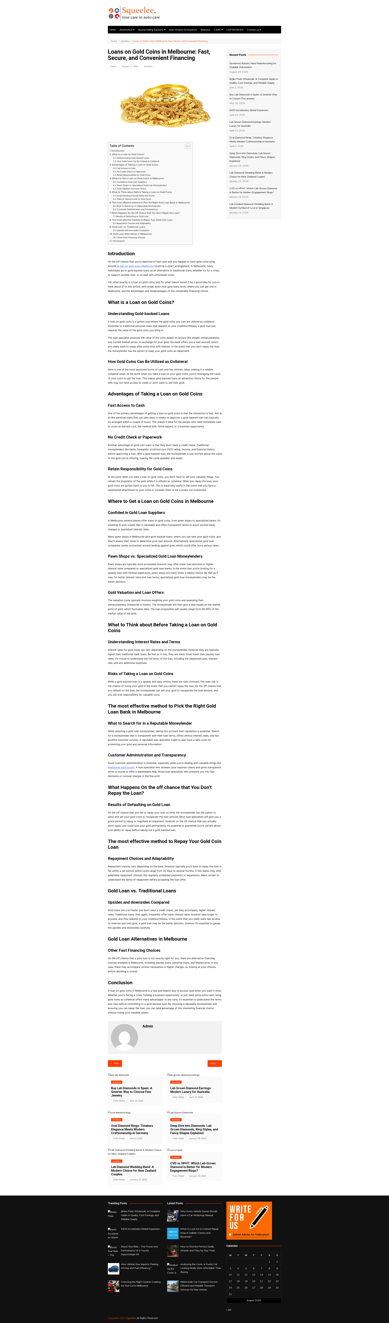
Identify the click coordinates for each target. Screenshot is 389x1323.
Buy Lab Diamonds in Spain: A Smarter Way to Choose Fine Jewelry (131, 1091)
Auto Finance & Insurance (183, 29)
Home (112, 29)
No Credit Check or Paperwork (131, 171)
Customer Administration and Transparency (137, 209)
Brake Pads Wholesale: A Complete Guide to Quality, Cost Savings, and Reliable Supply (253, 80)
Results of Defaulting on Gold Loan (132, 216)
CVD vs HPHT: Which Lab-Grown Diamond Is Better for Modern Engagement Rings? (193, 1166)
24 (230, 1287)
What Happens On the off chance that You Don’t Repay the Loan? (146, 213)
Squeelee (131, 1318)
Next (213, 1063)
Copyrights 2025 (117, 1318)
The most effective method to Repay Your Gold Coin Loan (142, 220)
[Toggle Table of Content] (186, 146)
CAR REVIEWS (234, 29)
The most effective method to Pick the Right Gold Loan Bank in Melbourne (151, 202)
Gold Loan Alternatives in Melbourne (132, 234)
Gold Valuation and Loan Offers (131, 188)
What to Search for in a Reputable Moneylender (138, 206)
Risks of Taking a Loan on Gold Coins (134, 199)
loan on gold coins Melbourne (136, 266)
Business (205, 29)
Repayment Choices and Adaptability (133, 223)
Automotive (126, 29)
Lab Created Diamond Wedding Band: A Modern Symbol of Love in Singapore (251, 205)
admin (113, 66)
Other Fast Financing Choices (131, 237)
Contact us (253, 29)
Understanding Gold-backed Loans (132, 158)
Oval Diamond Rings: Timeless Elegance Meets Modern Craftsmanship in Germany (132, 1129)
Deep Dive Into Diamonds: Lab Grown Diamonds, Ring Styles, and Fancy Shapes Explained (194, 1129)
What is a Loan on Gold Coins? (128, 154)
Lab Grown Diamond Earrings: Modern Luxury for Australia (191, 1090)
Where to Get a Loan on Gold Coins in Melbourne (138, 178)
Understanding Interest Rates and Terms (135, 195)
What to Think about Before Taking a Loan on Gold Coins (142, 192)
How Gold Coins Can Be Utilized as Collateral (138, 161)
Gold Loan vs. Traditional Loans (128, 227)
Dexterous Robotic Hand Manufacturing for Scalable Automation (252, 65)
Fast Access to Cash (126, 168)
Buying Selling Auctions (150, 29)
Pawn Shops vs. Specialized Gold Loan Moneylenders (142, 185)
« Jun (228, 1309)
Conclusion (119, 241)
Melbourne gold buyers (121, 767)
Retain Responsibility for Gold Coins (133, 175)
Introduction (118, 150)
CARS (217, 29)
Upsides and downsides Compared (132, 230)
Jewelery (148, 66)
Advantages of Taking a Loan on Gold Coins (135, 164)
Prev (116, 1063)
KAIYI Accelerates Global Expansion (248, 110)
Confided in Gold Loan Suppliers (132, 182)
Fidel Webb (119, 1100)
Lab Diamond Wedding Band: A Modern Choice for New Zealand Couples (133, 1170)
